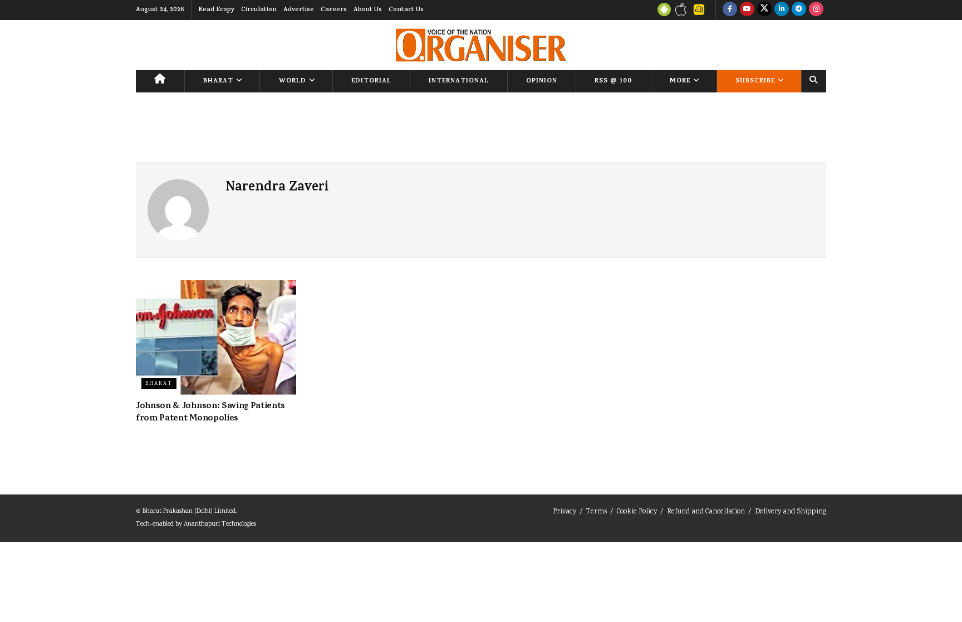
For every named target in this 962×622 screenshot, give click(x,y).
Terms (596, 512)
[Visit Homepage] (481, 45)
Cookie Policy (637, 512)
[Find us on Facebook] (730, 10)
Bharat (218, 81)
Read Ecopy (216, 10)
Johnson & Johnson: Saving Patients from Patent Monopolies (210, 412)
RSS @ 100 (613, 81)
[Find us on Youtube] (747, 10)
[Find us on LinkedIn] (781, 10)
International (459, 81)
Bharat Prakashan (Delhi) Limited (189, 511)
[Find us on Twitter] (764, 10)
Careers (334, 10)
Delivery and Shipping (790, 512)
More (680, 81)
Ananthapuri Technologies (220, 524)
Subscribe (755, 81)
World (292, 81)
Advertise (298, 10)
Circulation (259, 10)
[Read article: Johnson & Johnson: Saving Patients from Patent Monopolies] (216, 337)
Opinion (541, 81)
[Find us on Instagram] (816, 10)
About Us (368, 10)
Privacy (564, 512)
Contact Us (406, 10)
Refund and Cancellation (706, 512)
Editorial (371, 81)
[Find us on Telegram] (799, 10)
